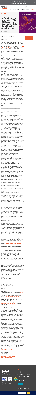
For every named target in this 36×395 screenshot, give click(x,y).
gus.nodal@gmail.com (14, 304)
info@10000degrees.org (30, 372)
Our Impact (14, 9)
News (28, 376)
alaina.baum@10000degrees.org (8, 303)
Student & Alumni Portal (21, 1)
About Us (11, 9)
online (21, 292)
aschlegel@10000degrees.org (12, 296)
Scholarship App (13, 1)
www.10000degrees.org (6, 349)
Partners (23, 9)
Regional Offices (22, 376)
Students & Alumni (19, 9)
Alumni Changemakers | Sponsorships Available (18, 3)
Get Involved (30, 9)
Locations (26, 9)
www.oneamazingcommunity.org (13, 243)
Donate (33, 9)
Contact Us (21, 374)
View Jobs (28, 374)
